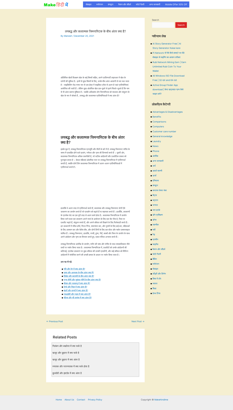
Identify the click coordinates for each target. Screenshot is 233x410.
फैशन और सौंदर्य (124, 4)
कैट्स (155, 195)
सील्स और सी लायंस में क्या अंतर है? (78, 297)
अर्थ (154, 165)
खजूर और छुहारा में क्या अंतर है (66, 359)
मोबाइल (88, 4)
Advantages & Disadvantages (168, 112)
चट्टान (155, 200)
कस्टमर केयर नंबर (160, 190)
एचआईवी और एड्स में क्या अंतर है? (77, 294)
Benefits (157, 116)
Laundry (157, 141)
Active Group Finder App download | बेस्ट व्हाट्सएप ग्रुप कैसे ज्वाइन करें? (168, 89)
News (155, 146)
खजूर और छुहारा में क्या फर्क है (65, 352)
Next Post (138, 321)
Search (155, 20)
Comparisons (159, 121)
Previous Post (54, 321)
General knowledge (162, 136)
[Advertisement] (95, 59)
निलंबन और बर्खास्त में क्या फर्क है (67, 346)
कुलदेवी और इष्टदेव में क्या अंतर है (67, 373)
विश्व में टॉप (157, 278)
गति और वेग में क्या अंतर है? (74, 269)
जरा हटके (156, 210)
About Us (69, 399)
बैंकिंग (155, 259)
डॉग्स (154, 220)
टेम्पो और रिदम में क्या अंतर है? (75, 287)
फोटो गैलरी (140, 4)
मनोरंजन (99, 4)
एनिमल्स (156, 180)
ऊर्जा (154, 175)
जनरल (155, 205)
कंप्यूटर (110, 4)
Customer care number (164, 131)
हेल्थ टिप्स (156, 293)
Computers (158, 126)
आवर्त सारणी (157, 170)
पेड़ (154, 234)
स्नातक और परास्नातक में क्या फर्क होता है (70, 366)
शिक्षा (154, 288)
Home (59, 399)
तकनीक (156, 224)
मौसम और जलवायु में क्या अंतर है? (77, 283)
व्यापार (155, 283)
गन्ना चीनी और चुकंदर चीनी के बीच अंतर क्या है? (82, 279)
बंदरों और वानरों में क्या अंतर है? (76, 290)
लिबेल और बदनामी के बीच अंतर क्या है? (79, 276)
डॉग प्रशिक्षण (158, 215)
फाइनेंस (155, 244)
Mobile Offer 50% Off (176, 4)
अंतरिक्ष (155, 156)
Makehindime (161, 399)
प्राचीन (155, 239)
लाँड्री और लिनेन (159, 273)
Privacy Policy (95, 399)
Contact (81, 399)
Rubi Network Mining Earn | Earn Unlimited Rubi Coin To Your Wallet (169, 66)
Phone (156, 151)
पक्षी (154, 229)
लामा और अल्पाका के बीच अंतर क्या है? (79, 272)
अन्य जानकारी (154, 4)
